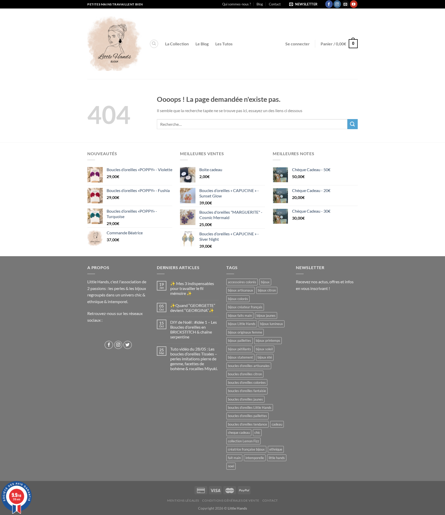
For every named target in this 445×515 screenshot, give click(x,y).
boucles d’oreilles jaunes (245, 399)
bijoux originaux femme (245, 332)
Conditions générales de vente (230, 500)
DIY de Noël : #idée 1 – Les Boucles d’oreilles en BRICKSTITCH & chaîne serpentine (193, 329)
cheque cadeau (239, 432)
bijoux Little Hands (241, 324)
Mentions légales (183, 500)
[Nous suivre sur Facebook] (329, 4)
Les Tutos (224, 43)
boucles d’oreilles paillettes (247, 416)
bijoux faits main (240, 315)
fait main (234, 458)
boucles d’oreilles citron (245, 374)
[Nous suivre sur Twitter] (127, 345)
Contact (275, 4)
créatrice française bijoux (246, 449)
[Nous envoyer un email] (345, 4)
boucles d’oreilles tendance (247, 424)
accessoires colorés (242, 282)
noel (231, 466)
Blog (259, 4)
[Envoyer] (352, 124)
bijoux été (265, 357)
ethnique (275, 449)
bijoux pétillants (239, 349)
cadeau (277, 424)
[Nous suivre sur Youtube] (353, 4)
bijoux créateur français (245, 307)
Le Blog (202, 43)
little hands (277, 458)
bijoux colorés (238, 299)
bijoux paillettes (239, 340)
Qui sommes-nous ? (236, 4)
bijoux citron (267, 290)
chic (257, 432)
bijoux (265, 282)
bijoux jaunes (266, 315)
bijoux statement (240, 357)
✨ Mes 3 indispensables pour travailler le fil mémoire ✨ (192, 288)
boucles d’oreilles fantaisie (247, 391)
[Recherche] (154, 44)
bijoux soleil (264, 349)
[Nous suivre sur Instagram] (337, 4)
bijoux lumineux (271, 324)
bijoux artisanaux (240, 290)
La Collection (177, 43)
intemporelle (254, 458)
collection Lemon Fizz (243, 441)
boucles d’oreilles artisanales (249, 366)
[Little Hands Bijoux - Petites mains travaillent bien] (114, 43)
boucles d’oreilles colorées (247, 382)
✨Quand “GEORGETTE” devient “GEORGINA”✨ (192, 308)
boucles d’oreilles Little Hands (249, 407)
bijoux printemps (268, 340)
